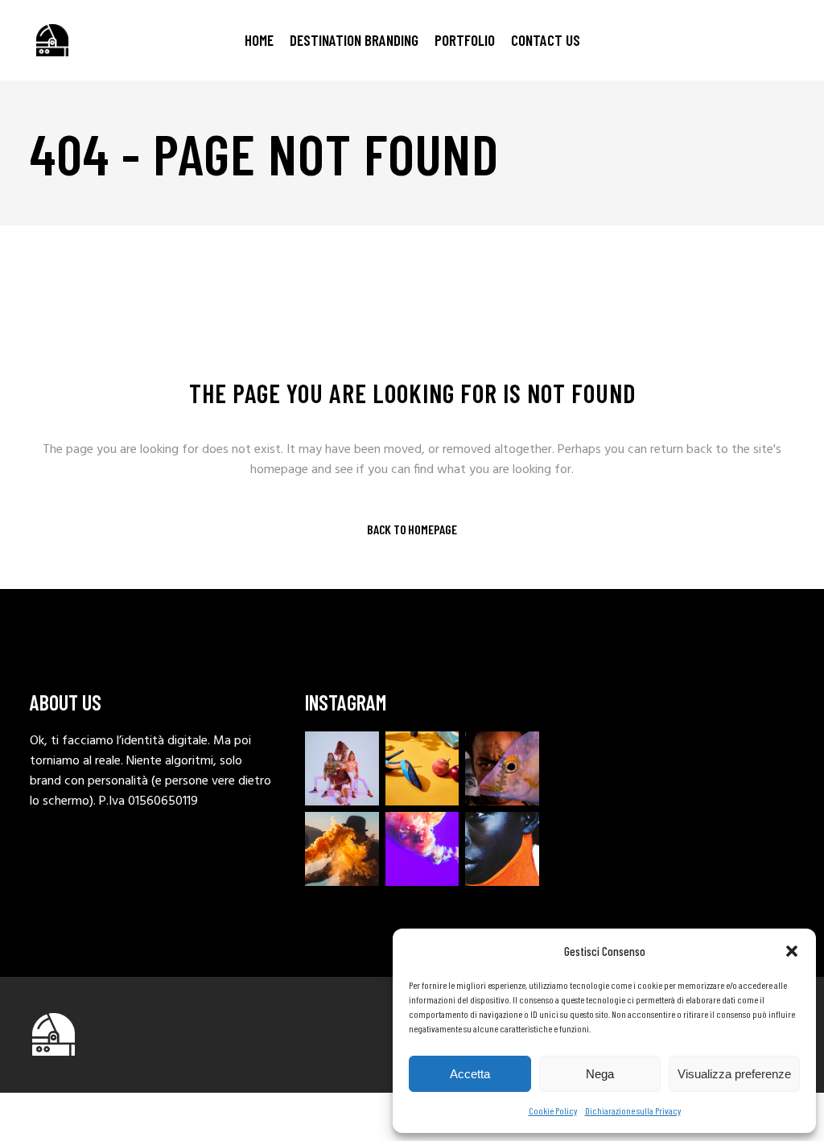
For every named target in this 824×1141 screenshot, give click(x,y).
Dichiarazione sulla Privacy (633, 1110)
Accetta (470, 1074)
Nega (600, 1074)
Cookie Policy (553, 1110)
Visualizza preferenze (734, 1074)
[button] (792, 951)
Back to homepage (412, 529)
